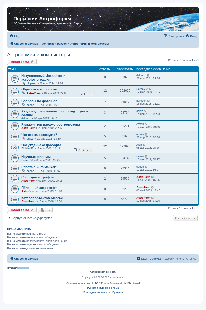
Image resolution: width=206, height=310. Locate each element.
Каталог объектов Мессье (42, 198)
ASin (139, 144)
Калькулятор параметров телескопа (50, 124)
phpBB (95, 283)
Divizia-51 (27, 148)
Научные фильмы (36, 157)
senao (30, 104)
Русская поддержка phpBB (103, 287)
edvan (140, 124)
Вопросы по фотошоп (39, 101)
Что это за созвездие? (39, 135)
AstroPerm (34, 93)
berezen (141, 100)
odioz (139, 110)
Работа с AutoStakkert (38, 167)
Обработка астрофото (39, 89)
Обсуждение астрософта (41, 145)
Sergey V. (142, 88)
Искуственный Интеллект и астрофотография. (43, 77)
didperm (31, 83)
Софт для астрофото (38, 177)
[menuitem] (15, 36)
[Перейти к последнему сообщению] (148, 75)
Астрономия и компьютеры (38, 54)
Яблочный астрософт (39, 188)
